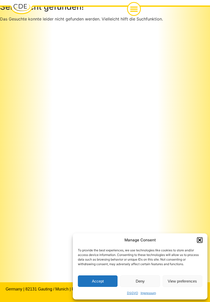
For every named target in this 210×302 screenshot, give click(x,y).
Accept (98, 281)
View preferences (182, 281)
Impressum (148, 293)
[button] (199, 240)
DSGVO (132, 293)
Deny (140, 281)
